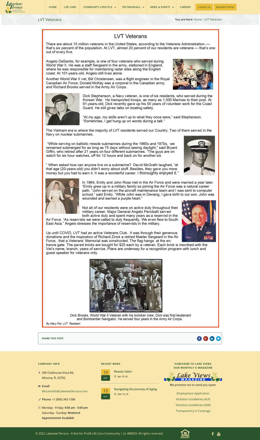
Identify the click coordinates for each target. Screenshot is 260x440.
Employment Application (193, 393)
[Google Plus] (205, 338)
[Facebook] (199, 338)
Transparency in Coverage (193, 411)
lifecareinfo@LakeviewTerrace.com (65, 391)
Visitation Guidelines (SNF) (193, 405)
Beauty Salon (123, 371)
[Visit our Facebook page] (213, 433)
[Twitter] (218, 338)
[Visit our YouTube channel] (219, 433)
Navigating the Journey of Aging (135, 389)
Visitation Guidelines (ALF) (193, 399)
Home (198, 19)
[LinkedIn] (212, 338)
